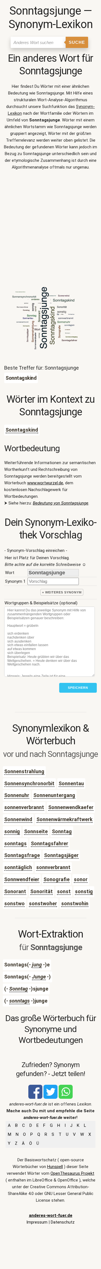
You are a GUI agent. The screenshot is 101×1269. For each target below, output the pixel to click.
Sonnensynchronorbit (29, 783)
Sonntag (62, 831)
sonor (81, 879)
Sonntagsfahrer (49, 843)
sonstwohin (74, 903)
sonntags (15, 843)
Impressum (36, 1222)
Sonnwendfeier (21, 879)
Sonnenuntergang (54, 795)
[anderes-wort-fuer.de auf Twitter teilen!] (50, 1097)
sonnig (12, 831)
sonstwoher (43, 903)
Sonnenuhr (16, 795)
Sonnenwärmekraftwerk (64, 819)
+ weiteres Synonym (62, 592)
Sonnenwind (18, 819)
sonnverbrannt (53, 867)
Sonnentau (71, 783)
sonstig (84, 891)
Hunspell (55, 1166)
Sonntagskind (22, 430)
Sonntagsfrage (22, 855)
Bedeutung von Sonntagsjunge (60, 503)
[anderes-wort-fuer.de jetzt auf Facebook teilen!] (35, 1097)
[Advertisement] (50, 228)
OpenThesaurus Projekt (72, 1173)
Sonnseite (36, 831)
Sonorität (41, 891)
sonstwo (14, 903)
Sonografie (56, 879)
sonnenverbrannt (24, 807)
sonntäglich (18, 867)
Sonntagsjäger (61, 855)
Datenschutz (63, 1222)
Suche (77, 42)
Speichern (78, 687)
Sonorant (15, 891)
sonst (64, 891)
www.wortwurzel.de (45, 482)
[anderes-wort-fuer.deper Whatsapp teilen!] (66, 1097)
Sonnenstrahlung (24, 771)
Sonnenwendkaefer (70, 807)
